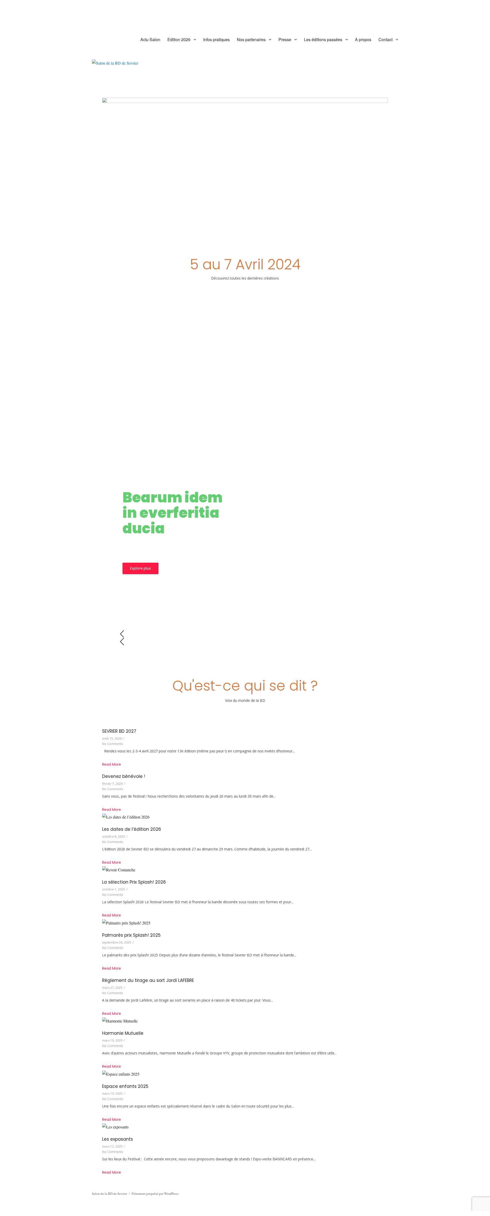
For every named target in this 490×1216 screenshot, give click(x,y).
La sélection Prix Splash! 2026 (134, 882)
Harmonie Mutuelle (122, 1033)
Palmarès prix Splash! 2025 (131, 935)
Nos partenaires (251, 39)
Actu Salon (150, 39)
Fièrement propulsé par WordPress (155, 1193)
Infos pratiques (216, 39)
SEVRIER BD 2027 (119, 731)
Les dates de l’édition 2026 (131, 829)
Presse (284, 39)
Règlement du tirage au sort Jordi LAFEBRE (148, 980)
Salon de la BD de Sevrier (109, 1193)
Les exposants (117, 1139)
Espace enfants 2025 (125, 1086)
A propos (363, 39)
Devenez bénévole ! (123, 776)
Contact (385, 39)
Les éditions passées (323, 39)
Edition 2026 (178, 39)
